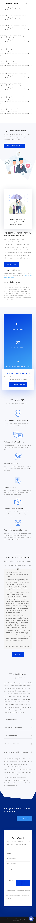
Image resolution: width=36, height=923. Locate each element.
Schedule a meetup (18, 384)
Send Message (23, 883)
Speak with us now (14, 146)
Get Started (11, 264)
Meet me (18, 654)
